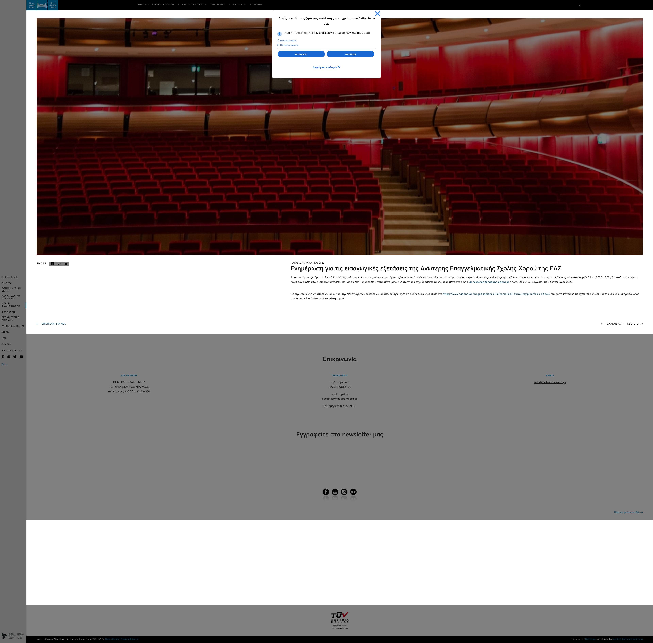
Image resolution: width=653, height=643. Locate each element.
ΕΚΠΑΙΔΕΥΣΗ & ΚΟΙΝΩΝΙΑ (11, 318)
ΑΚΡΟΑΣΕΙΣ (9, 312)
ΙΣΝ (4, 338)
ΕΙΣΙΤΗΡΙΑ (256, 5)
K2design (590, 639)
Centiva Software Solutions (628, 639)
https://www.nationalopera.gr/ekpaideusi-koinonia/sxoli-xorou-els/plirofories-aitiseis (496, 294)
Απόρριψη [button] (301, 54)
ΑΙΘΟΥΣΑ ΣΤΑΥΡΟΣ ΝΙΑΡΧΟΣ (155, 5)
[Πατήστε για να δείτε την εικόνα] (340, 136)
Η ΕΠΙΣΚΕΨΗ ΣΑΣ (12, 351)
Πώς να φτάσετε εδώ (627, 512)
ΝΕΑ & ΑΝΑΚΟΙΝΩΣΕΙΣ (11, 304)
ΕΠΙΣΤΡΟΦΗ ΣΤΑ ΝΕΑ (54, 324)
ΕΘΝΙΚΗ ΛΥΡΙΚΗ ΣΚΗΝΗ (11, 289)
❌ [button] (377, 13)
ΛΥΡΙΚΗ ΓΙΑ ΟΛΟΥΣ (13, 326)
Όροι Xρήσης (112, 639)
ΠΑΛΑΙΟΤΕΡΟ (614, 324)
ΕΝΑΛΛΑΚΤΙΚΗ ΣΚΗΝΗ (192, 5)
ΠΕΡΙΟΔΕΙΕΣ (217, 5)
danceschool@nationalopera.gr (489, 282)
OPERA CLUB (9, 277)
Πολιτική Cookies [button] (288, 41)
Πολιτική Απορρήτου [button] (289, 45)
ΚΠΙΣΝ (5, 332)
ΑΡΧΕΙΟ (6, 344)
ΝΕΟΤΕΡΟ (633, 324)
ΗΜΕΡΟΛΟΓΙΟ (238, 5)
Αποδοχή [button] (350, 54)
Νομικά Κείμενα (129, 639)
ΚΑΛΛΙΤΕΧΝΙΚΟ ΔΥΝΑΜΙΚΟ (11, 297)
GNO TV (7, 283)
